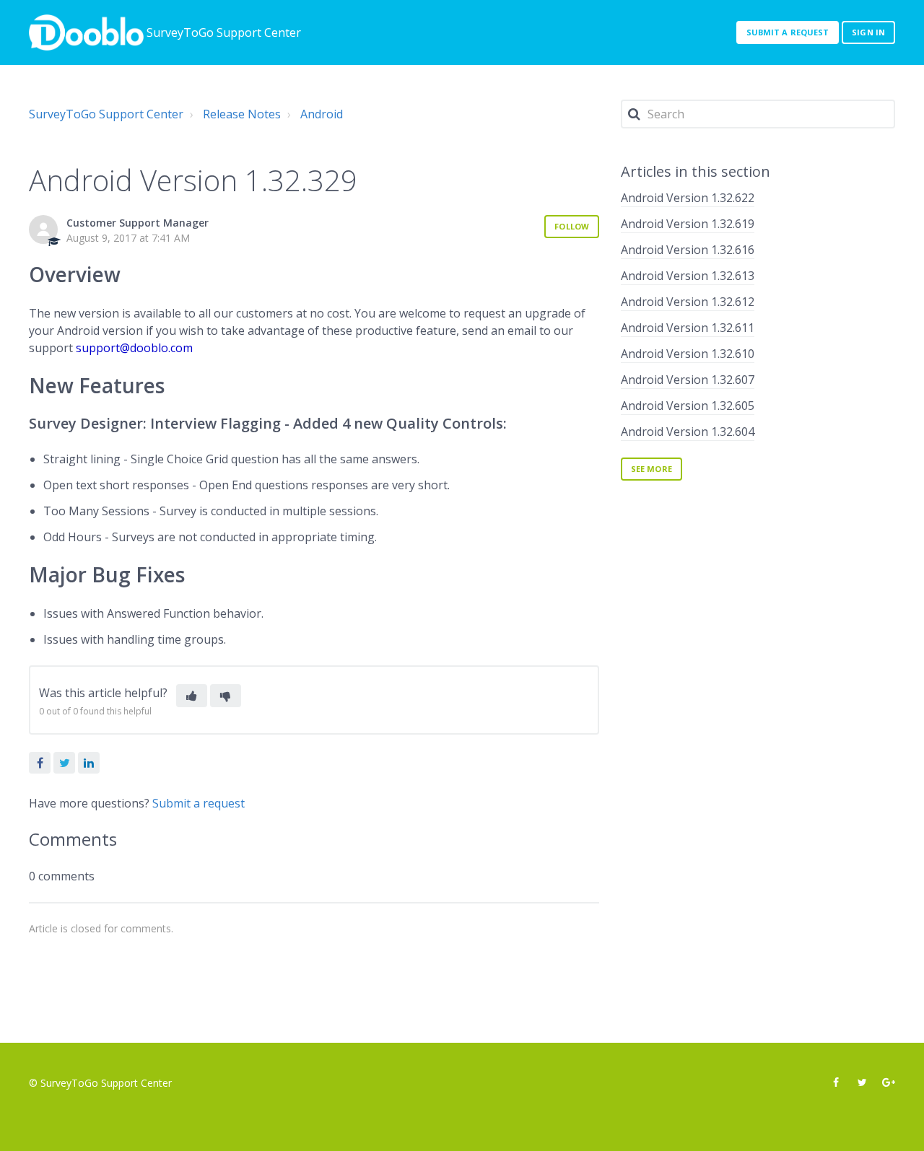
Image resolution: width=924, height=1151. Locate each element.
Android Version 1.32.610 (687, 354)
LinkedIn (89, 763)
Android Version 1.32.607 (687, 380)
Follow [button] (571, 226)
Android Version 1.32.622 (687, 198)
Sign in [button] (868, 32)
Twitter (64, 763)
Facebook (40, 763)
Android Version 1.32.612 (687, 302)
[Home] (86, 32)
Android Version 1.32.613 (687, 276)
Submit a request (787, 32)
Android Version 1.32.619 (687, 224)
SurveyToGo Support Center (106, 114)
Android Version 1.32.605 (687, 405)
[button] (191, 695)
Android (321, 114)
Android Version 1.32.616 (687, 250)
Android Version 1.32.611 (687, 328)
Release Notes (242, 114)
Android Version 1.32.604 (687, 431)
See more (651, 468)
